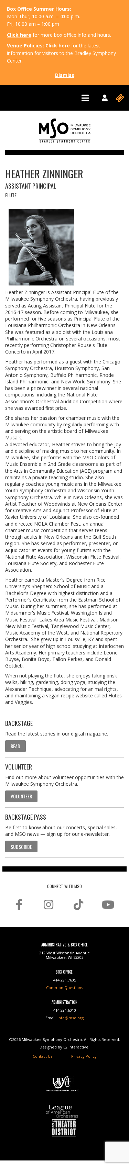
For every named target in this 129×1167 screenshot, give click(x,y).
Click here (19, 35)
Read (15, 746)
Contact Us (42, 1056)
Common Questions (64, 987)
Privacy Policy (84, 1056)
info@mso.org (70, 1017)
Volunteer (21, 796)
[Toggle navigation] (85, 98)
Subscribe (21, 846)
